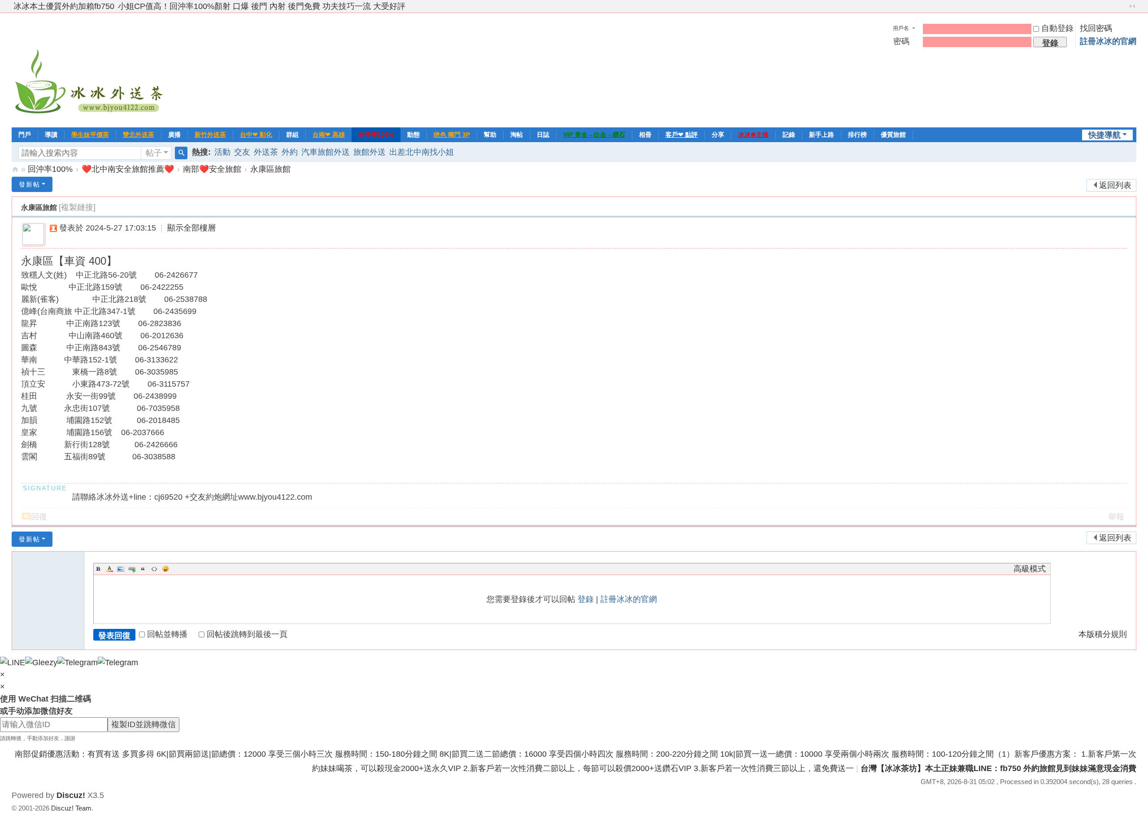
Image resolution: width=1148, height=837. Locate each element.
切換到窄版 (1132, 6)
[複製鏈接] (77, 207)
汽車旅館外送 (325, 152)
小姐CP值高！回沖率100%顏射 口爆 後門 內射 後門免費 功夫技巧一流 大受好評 (261, 6)
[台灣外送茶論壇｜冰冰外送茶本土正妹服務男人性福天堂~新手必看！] (90, 69)
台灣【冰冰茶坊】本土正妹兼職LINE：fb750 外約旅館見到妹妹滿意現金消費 (998, 768)
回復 (39, 516)
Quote (143, 568)
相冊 (645, 134)
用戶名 (901, 28)
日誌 (543, 134)
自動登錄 (1057, 28)
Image (120, 568)
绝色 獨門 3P (452, 134)
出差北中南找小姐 (421, 152)
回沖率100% (375, 134)
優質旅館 (893, 134)
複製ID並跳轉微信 (143, 724)
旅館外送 (369, 152)
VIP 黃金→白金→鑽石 (594, 134)
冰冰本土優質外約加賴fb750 (63, 6)
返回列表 (1115, 185)
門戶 (24, 134)
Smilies (165, 568)
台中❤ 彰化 (256, 134)
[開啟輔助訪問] (1124, 6)
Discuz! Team (71, 808)
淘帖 (516, 134)
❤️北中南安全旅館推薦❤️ (128, 169)
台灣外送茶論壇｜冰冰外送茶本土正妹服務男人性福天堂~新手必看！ (15, 169)
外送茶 (266, 152)
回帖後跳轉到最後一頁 (247, 634)
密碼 (901, 41)
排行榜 (857, 134)
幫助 (490, 134)
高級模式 (1029, 568)
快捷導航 (1104, 135)
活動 (222, 152)
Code (154, 568)
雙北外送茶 (138, 134)
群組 (292, 134)
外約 (290, 152)
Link (131, 568)
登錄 (586, 599)
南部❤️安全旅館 (212, 169)
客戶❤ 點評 (681, 134)
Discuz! (71, 795)
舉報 (1116, 516)
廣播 (174, 134)
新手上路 (821, 134)
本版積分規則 (1102, 634)
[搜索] (181, 153)
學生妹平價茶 (90, 134)
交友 (242, 152)
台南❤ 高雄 (329, 134)
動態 (413, 134)
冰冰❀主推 (753, 134)
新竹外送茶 (210, 134)
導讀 (51, 134)
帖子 (154, 152)
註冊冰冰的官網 (1108, 41)
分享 (718, 134)
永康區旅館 (270, 169)
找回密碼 (1096, 28)
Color (109, 568)
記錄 (789, 134)
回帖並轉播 (167, 634)
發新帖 (29, 184)
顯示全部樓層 (191, 227)
